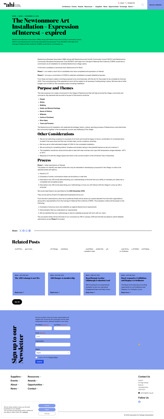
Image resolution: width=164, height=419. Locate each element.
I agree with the (48, 357)
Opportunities (114, 6)
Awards (80, 6)
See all (17, 302)
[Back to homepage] (12, 4)
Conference (66, 6)
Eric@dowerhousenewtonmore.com (71, 195)
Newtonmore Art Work (75, 68)
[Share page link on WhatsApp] (26, 231)
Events (74, 6)
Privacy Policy (53, 357)
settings (25, 412)
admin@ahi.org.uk (147, 393)
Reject (47, 409)
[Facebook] (139, 402)
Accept (47, 405)
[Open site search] (142, 4)
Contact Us (131, 3)
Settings (47, 413)
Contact (32, 388)
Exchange (123, 6)
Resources (33, 376)
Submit (39, 362)
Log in (122, 3)
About (14, 384)
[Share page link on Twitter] (20, 231)
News (105, 6)
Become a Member (156, 5)
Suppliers (98, 6)
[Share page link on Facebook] (23, 231)
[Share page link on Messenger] (29, 231)
